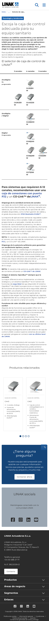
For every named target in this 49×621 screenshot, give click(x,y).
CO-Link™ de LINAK (31, 271)
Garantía (33, 618)
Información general (26, 616)
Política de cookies (10, 616)
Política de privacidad (20, 618)
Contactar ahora (24, 477)
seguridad (17, 284)
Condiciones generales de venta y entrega (24, 619)
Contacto (11, 571)
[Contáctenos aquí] (44, 447)
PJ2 (3, 242)
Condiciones (40, 616)
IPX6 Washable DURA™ (31, 214)
